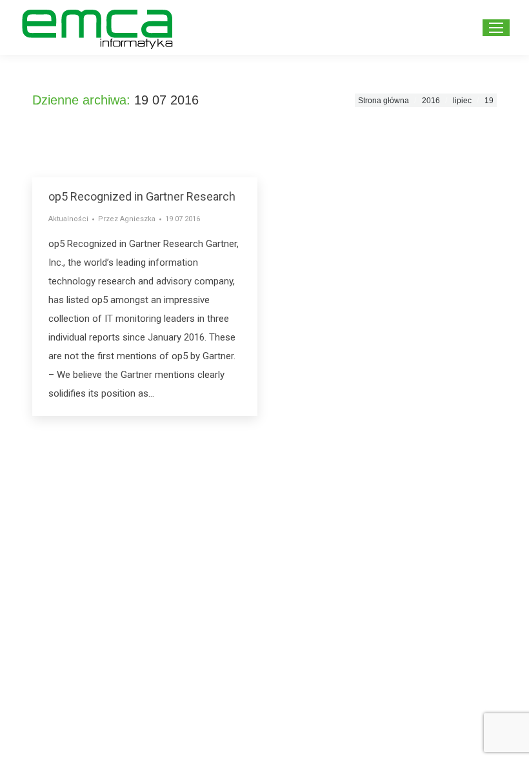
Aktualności (68, 219)
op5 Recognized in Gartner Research (141, 196)
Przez (126, 219)
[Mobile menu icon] (496, 27)
